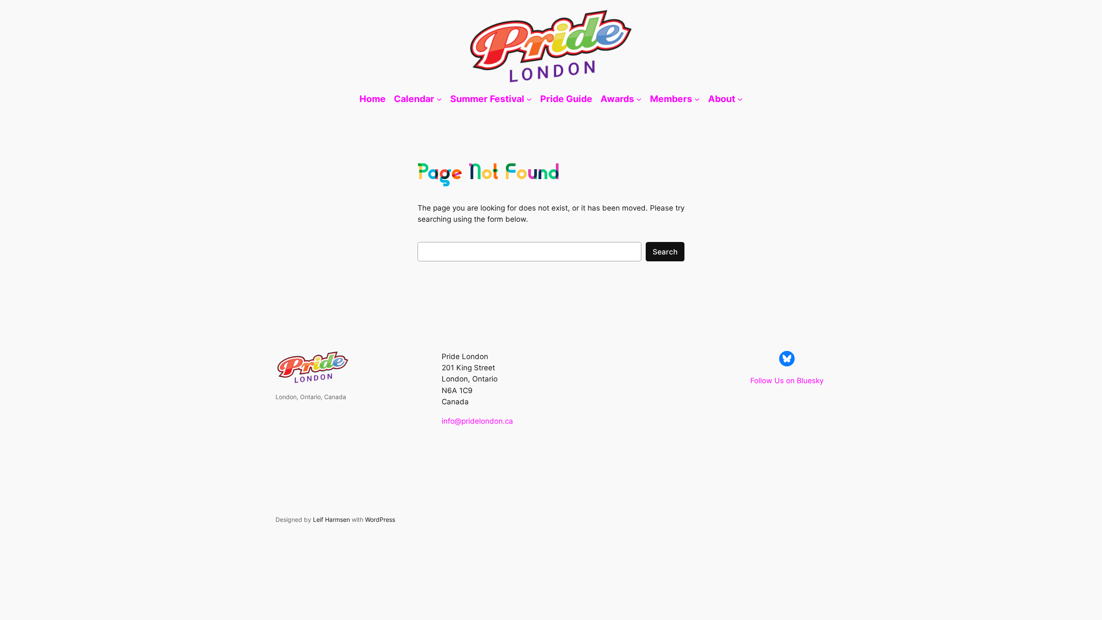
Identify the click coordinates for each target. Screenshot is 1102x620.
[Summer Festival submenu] (529, 99)
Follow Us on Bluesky (786, 380)
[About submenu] (740, 99)
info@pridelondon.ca (477, 421)
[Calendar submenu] (439, 99)
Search (665, 252)
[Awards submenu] (638, 99)
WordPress (380, 519)
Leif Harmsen (331, 519)
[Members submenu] (697, 99)
